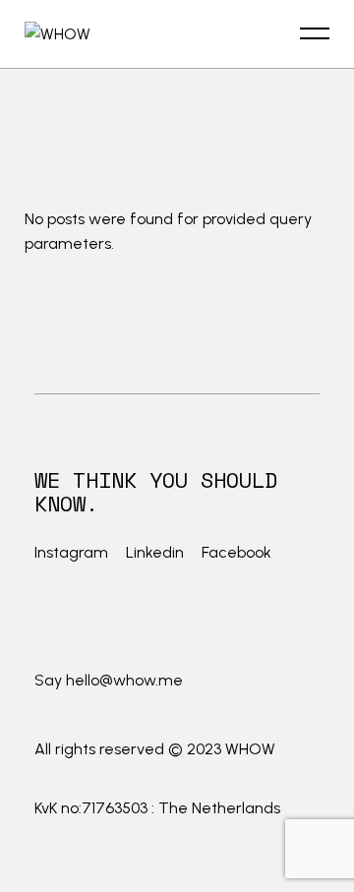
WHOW (250, 749)
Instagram (73, 552)
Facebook (236, 552)
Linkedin (155, 552)
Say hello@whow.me (108, 680)
